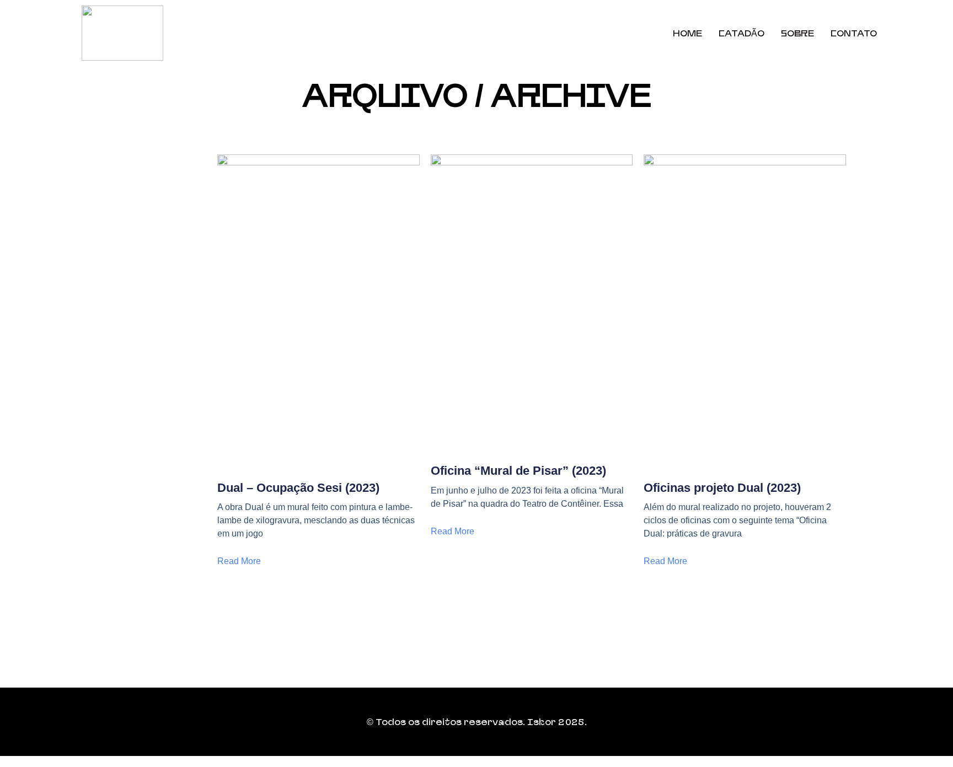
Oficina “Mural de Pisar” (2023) (518, 471)
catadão (741, 33)
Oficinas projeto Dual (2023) (722, 488)
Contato (854, 33)
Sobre (797, 33)
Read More (239, 561)
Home (687, 33)
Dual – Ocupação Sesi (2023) (298, 488)
